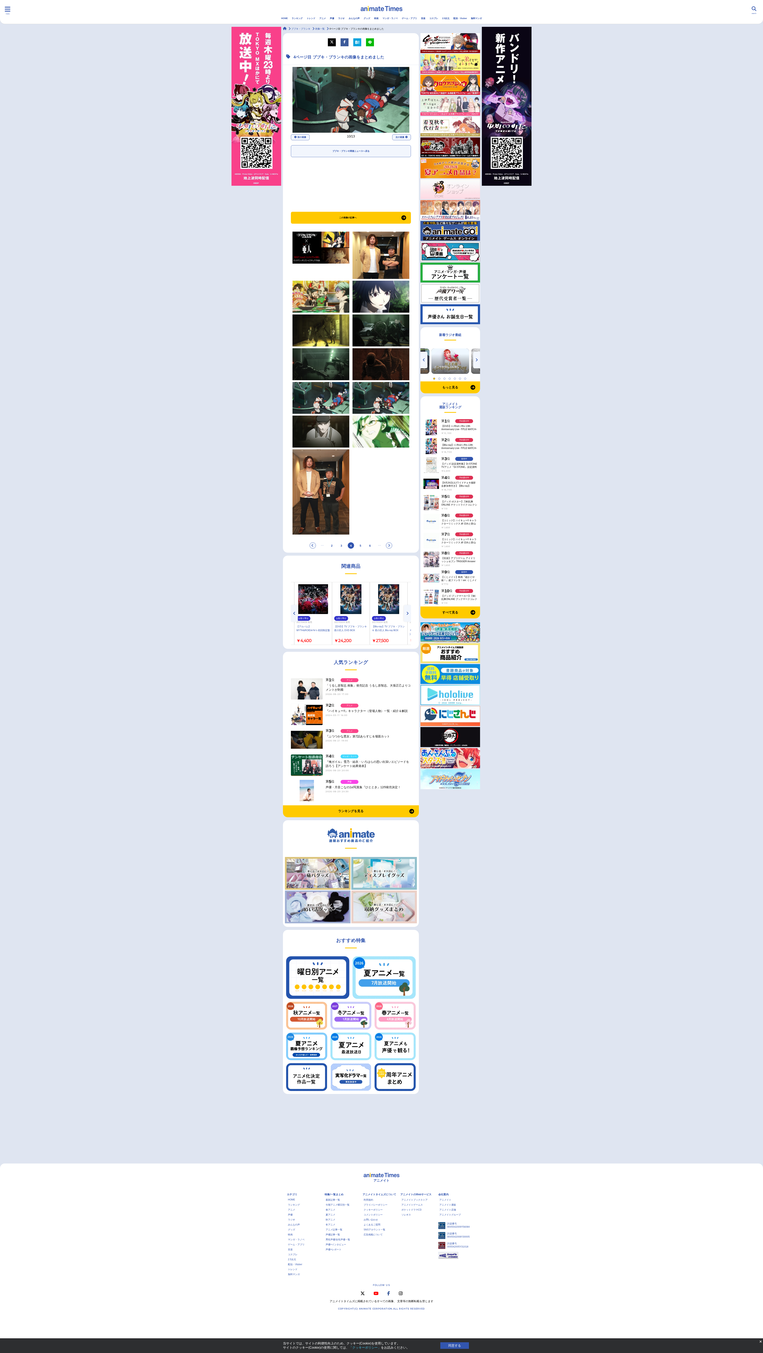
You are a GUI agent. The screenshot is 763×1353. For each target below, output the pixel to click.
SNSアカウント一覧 (374, 1229)
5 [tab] (455, 377)
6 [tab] (460, 377)
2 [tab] (440, 377)
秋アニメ (330, 1219)
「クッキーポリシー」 (365, 1347)
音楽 (423, 18)
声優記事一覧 (333, 1234)
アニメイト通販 (447, 1204)
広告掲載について (373, 1234)
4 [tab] (450, 377)
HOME (284, 18)
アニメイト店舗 (447, 1209)
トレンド (311, 18)
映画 (376, 18)
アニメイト (445, 1199)
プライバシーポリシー (375, 1204)
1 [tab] (434, 377)
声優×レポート (333, 1249)
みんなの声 (354, 18)
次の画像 (400, 137)
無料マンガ (476, 18)
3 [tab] (445, 377)
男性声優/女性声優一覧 (338, 1239)
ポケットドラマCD (411, 1209)
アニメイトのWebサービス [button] (416, 1194)
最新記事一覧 (333, 1199)
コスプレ (433, 18)
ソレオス (406, 1214)
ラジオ (341, 18)
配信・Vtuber (460, 18)
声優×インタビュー (336, 1244)
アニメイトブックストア (414, 1199)
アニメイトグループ (450, 1214)
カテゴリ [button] (292, 1194)
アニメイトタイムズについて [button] (379, 1194)
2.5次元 (445, 18)
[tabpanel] (450, 361)
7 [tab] (465, 377)
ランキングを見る (351, 811)
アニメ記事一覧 (334, 1229)
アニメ (322, 18)
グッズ (367, 18)
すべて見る (450, 612)
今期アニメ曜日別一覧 (338, 1204)
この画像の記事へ (348, 217)
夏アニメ (330, 1214)
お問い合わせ (371, 1219)
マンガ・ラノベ (390, 18)
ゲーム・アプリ (409, 18)
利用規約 (368, 1199)
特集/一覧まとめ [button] (334, 1194)
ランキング (297, 18)
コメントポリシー (373, 1214)
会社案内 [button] (443, 1194)
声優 (332, 18)
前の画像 (301, 137)
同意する (454, 1345)
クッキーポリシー (373, 1209)
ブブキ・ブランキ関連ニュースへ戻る (351, 151)
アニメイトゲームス (412, 1204)
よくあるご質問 (372, 1224)
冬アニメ (330, 1224)
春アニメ (330, 1209)
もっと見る (450, 387)
